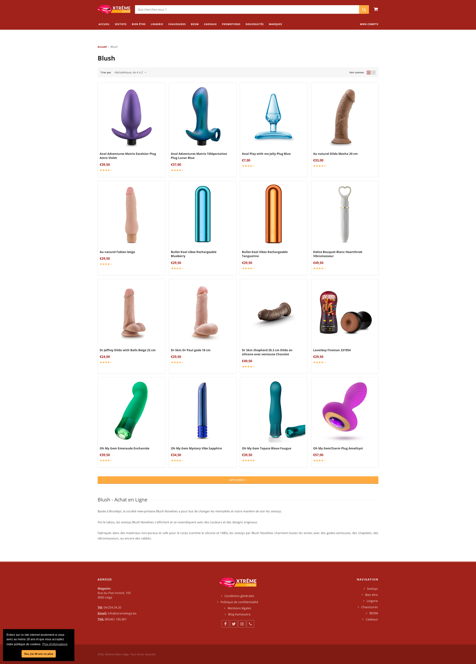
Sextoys (372, 589)
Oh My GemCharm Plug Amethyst (338, 448)
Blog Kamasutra (239, 614)
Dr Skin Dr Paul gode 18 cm (190, 350)
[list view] (373, 72)
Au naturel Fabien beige (117, 252)
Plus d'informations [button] (54, 644)
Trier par (106, 72)
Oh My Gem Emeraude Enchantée (124, 448)
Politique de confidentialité (239, 602)
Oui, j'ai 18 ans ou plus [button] (38, 653)
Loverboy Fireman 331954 (332, 350)
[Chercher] (364, 9)
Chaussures (369, 607)
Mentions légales (239, 608)
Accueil (102, 46)
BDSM (373, 613)
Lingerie (372, 601)
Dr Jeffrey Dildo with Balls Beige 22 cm (128, 350)
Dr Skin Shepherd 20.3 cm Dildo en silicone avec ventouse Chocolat (267, 352)
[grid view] (369, 72)
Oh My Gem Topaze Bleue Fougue (266, 448)
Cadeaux (372, 619)
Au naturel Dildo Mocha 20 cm (335, 153)
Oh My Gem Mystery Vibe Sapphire (196, 448)
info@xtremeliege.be (122, 613)
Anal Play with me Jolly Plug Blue (266, 153)
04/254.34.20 (112, 607)
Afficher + (238, 480)
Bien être (371, 595)
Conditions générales (239, 596)
